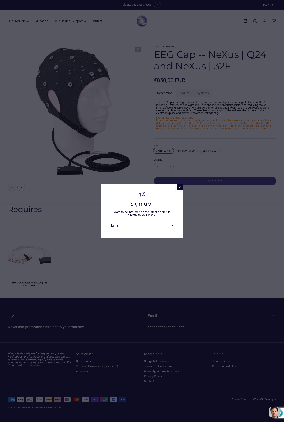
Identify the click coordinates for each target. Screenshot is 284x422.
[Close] (180, 187)
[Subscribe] (172, 225)
